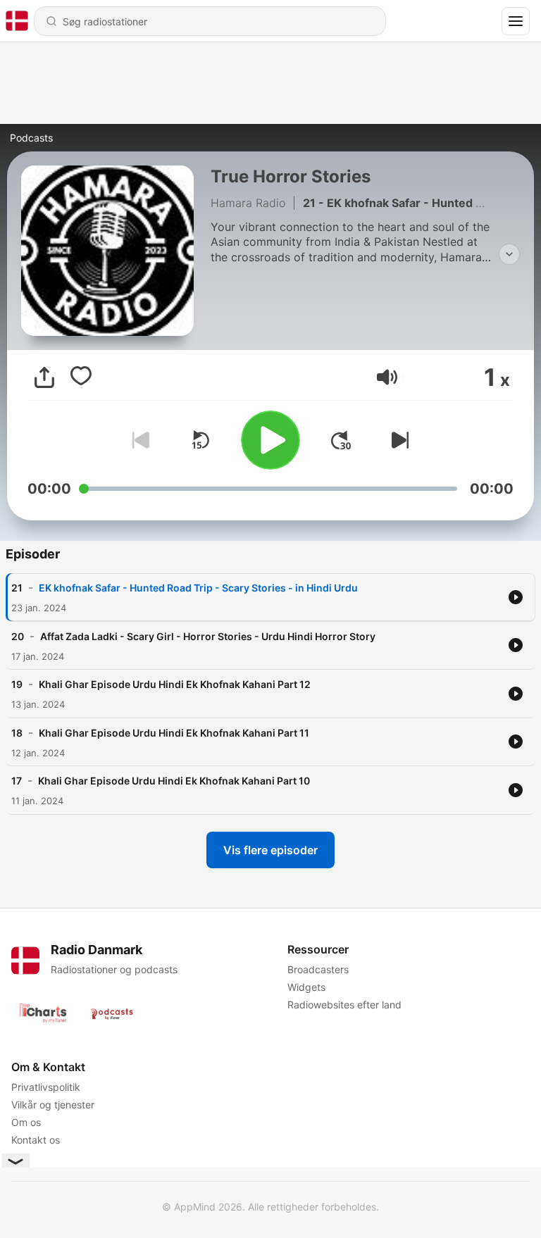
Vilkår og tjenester (52, 1105)
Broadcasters (318, 969)
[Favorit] (81, 377)
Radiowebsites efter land (344, 1005)
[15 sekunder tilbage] (200, 440)
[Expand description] (509, 254)
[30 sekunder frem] (340, 440)
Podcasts (31, 138)
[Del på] (44, 377)
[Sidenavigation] (516, 21)
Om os (26, 1122)
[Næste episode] (397, 440)
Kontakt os (35, 1140)
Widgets (306, 987)
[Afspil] (270, 440)
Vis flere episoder (270, 850)
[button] (387, 377)
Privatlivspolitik (45, 1087)
